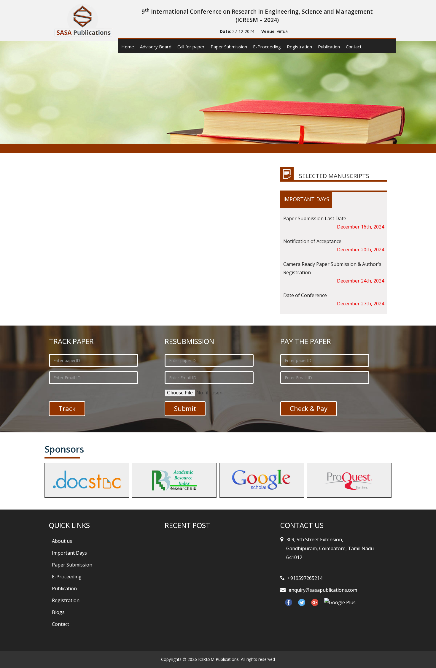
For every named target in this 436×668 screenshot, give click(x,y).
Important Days (69, 553)
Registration (299, 47)
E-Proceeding (267, 47)
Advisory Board (155, 47)
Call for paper (191, 47)
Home (127, 47)
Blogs (58, 612)
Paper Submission (229, 47)
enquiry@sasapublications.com (323, 590)
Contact (354, 47)
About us (62, 541)
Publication (329, 47)
